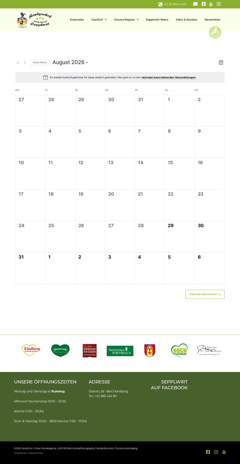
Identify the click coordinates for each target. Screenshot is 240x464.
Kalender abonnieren (203, 294)
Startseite (77, 19)
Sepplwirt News (157, 19)
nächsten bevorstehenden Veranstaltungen (169, 77)
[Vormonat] (17, 62)
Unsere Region (124, 19)
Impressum (20, 453)
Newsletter (212, 19)
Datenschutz (36, 453)
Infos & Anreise (186, 19)
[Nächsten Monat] (25, 62)
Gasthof (97, 19)
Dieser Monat (40, 62)
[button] (19, 351)
